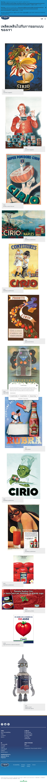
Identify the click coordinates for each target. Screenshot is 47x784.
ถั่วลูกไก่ (3, 747)
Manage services (12, 392)
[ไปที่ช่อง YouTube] (5, 724)
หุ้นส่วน (2, 737)
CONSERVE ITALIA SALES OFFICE (32, 748)
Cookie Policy (20, 398)
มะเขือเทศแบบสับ (28, 734)
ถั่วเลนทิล (3, 746)
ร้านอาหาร (3, 757)
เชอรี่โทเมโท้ (27, 738)
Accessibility (16, 764)
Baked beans (4, 752)
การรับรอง (3, 735)
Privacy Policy (25, 398)
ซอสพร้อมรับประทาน (5, 754)
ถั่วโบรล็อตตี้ (4, 749)
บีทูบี (25, 744)
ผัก (1, 742)
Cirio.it (33, 764)
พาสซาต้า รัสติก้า (28, 735)
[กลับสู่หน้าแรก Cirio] (5, 19)
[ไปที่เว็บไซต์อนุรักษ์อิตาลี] (23, 780)
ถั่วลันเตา (3, 750)
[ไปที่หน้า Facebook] (2, 724)
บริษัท (2, 734)
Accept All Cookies (14, 395)
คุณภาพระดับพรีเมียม (6, 732)
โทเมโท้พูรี (26, 737)
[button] (36, 385)
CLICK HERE (25, 12)
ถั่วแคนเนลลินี (4, 744)
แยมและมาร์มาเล (5, 756)
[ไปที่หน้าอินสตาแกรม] (9, 724)
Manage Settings (33, 395)
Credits (19, 778)
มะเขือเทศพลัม (27, 732)
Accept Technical (23, 395)
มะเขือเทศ (26, 730)
